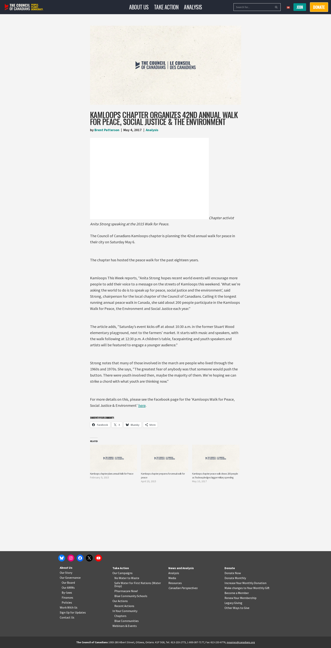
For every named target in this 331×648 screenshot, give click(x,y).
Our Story (66, 572)
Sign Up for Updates (73, 612)
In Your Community (124, 611)
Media (172, 578)
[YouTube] (98, 558)
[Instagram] (70, 558)
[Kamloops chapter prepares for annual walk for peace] (164, 458)
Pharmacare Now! (126, 591)
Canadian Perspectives (182, 588)
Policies (67, 602)
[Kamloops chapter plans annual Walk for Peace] (113, 458)
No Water (120, 578)
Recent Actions (124, 606)
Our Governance (70, 577)
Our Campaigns (122, 573)
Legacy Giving (233, 603)
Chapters (120, 616)
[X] (89, 558)
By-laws (67, 592)
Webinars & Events (124, 626)
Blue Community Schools (130, 596)
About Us (139, 7)
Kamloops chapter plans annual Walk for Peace (111, 473)
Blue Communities (126, 621)
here (142, 405)
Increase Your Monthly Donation (245, 583)
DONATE (319, 7)
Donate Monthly (235, 578)
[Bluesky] (61, 558)
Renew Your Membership (240, 598)
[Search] (276, 7)
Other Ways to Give (236, 608)
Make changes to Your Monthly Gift (247, 588)
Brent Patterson (106, 130)
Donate (229, 568)
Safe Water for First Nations (132, 583)
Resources (175, 583)
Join (300, 7)
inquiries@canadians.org (241, 642)
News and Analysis (181, 568)
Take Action (166, 7)
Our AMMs (68, 587)
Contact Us (67, 617)
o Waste (134, 578)
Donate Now (232, 573)
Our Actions (120, 601)
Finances (67, 597)
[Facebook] (80, 558)
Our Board (68, 582)
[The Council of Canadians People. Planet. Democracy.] (24, 7)
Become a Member (236, 593)
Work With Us (68, 607)
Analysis (193, 7)
